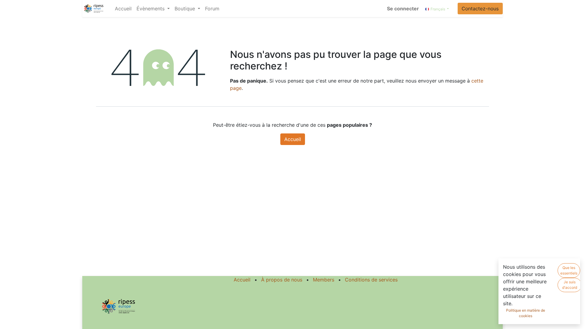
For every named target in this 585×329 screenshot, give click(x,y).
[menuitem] (123, 8)
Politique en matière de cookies (525, 313)
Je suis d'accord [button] (569, 285)
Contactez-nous (480, 8)
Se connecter (403, 8)
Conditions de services (371, 280)
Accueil (292, 139)
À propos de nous (281, 280)
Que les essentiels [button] (568, 270)
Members (323, 280)
